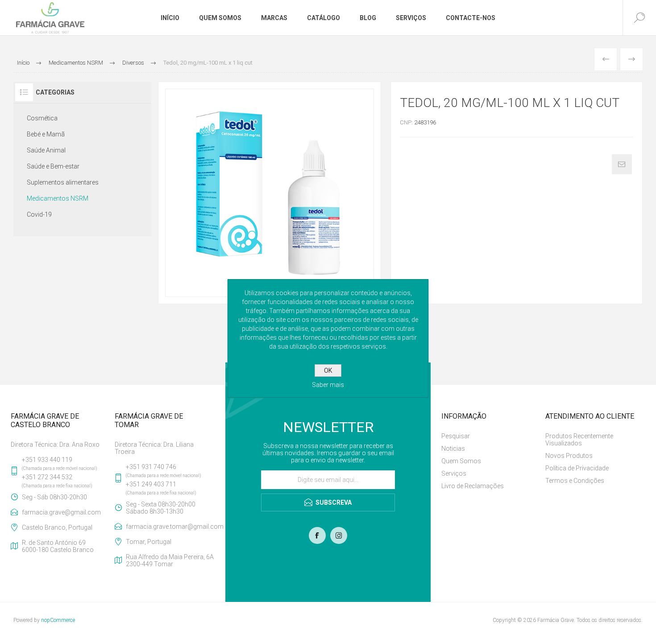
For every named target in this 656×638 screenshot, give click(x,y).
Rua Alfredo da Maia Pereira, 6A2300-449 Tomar (170, 560)
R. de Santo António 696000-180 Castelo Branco (58, 546)
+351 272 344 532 (47, 477)
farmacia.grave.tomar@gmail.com (170, 526)
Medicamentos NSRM (57, 198)
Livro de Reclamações (472, 486)
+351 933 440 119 (47, 459)
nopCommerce (58, 620)
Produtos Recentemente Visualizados (579, 439)
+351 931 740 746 (151, 466)
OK (328, 370)
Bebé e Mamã (46, 134)
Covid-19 (39, 214)
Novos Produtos (569, 455)
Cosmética (42, 118)
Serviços (453, 473)
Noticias (453, 448)
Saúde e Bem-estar (53, 166)
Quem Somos (461, 461)
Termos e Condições (574, 480)
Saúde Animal (46, 150)
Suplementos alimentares (63, 182)
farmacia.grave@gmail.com (61, 512)
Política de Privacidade (577, 468)
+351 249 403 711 (151, 484)
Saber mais (328, 384)
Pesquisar (455, 436)
